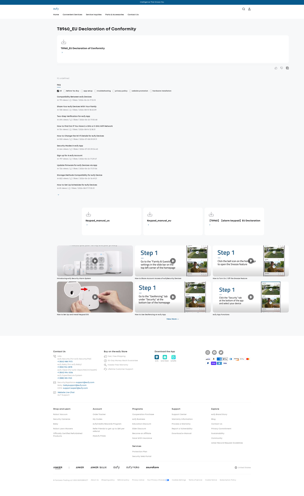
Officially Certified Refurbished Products (67, 434)
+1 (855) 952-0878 (64, 367)
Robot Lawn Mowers (63, 428)
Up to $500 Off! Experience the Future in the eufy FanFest (152, 2)
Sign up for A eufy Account (69, 155)
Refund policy (123, 480)
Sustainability (217, 433)
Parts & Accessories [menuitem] (114, 14)
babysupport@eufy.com (74, 385)
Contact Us (133, 14)
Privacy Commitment (221, 428)
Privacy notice (138, 480)
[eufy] (56, 9)
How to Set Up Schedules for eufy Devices (77, 185)
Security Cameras (61, 419)
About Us (95, 480)
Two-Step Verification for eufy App (73, 116)
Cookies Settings (179, 480)
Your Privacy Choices (156, 480)
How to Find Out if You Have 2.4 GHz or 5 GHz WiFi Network (85, 126)
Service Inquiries (94, 14)
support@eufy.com (85, 382)
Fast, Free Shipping (117, 356)
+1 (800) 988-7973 (65, 361)
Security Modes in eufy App (70, 145)
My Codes (97, 419)
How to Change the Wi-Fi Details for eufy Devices (80, 136)
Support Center (179, 414)
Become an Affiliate (141, 433)
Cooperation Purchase (143, 414)
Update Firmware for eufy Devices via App (77, 165)
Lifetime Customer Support (120, 369)
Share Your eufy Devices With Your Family (76, 106)
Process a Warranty (181, 424)
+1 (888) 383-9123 (64, 378)
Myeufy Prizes (99, 436)
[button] (32, 27)
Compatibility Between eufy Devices (74, 96)
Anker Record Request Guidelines (227, 443)
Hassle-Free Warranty (118, 365)
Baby (55, 424)
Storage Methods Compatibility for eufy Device (79, 175)
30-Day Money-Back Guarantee (123, 360)
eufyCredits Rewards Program (107, 424)
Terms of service (195, 480)
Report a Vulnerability (182, 428)
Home (56, 14)
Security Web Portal (141, 456)
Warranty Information (182, 419)
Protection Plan (139, 451)
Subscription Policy (228, 480)
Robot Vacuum (60, 414)
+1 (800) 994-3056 (65, 372)
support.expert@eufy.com (75, 388)
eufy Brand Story (219, 414)
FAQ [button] (59, 85)
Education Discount (141, 424)
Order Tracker (99, 414)
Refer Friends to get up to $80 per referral (108, 429)
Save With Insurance (142, 438)
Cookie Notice (211, 480)
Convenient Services (72, 14)
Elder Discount (139, 428)
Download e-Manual (181, 433)
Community (216, 438)
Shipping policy (108, 480)
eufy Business (138, 419)
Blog (213, 419)
